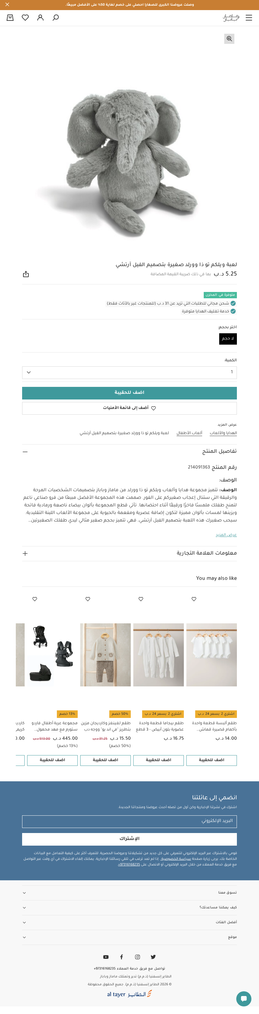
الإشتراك (129, 839)
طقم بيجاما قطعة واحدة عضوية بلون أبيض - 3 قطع (160, 726)
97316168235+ (129, 865)
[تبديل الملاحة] (249, 18)
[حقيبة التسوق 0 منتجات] (10, 18)
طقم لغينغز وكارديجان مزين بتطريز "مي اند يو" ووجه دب (106, 726)
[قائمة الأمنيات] (194, 599)
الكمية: (230, 360)
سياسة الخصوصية (175, 859)
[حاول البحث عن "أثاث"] (55, 18)
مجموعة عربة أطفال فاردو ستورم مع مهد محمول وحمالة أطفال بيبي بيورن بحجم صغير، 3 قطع (55, 727)
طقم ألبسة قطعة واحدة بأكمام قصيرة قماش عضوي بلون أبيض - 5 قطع (213, 727)
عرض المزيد (226, 535)
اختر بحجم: (227, 327)
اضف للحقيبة (211, 760)
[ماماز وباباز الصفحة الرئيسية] (231, 18)
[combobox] (129, 372)
